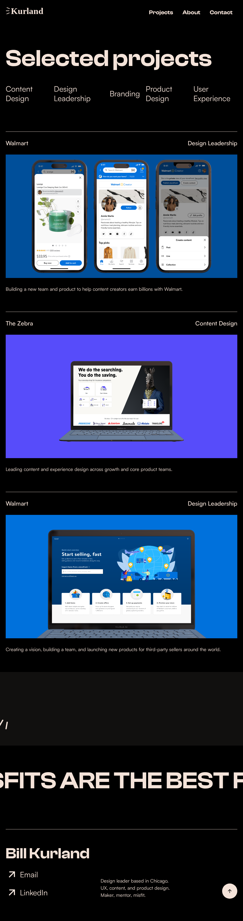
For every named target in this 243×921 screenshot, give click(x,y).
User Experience (211, 93)
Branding (125, 93)
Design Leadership (72, 93)
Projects (161, 12)
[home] (26, 10)
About (191, 12)
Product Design (159, 93)
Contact (221, 12)
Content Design (19, 93)
